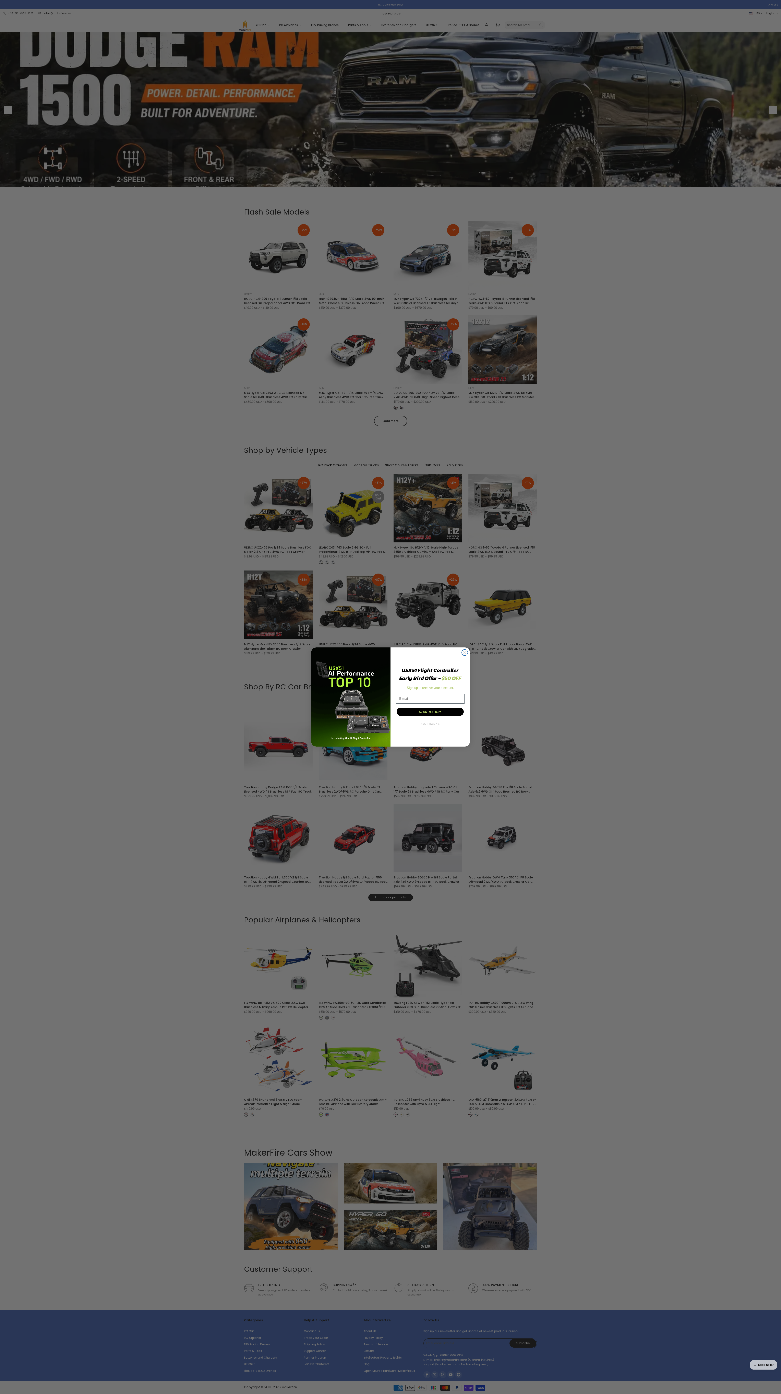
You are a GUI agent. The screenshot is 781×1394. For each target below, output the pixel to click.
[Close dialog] (465, 652)
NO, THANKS (430, 724)
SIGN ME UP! (430, 711)
